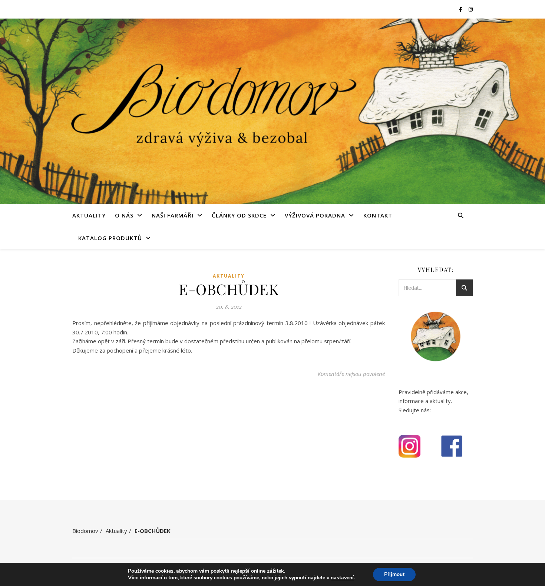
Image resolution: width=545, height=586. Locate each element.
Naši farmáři (173, 215)
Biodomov (85, 530)
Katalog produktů (110, 238)
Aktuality (89, 215)
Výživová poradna (315, 215)
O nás (124, 215)
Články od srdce (239, 215)
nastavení (342, 577)
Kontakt (377, 215)
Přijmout (394, 574)
